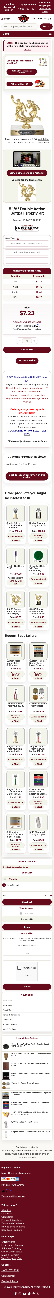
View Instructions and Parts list (27, 173)
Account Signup (10, 1024)
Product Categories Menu (15, 867)
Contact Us (7, 1019)
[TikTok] (29, 1294)
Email (27, 954)
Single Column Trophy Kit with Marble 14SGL (37, 748)
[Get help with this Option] (18, 239)
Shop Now (7, 1000)
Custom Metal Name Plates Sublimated (13, 663)
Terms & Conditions (11, 1015)
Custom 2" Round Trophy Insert (24, 1083)
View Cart (13, 879)
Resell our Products (11, 1230)
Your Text (10, 238)
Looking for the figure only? (27, 180)
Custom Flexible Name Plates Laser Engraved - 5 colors (31, 1094)
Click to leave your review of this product (27, 476)
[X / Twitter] (38, 1294)
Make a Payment (10, 1255)
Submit (27, 987)
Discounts (6, 1213)
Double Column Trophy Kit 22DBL (15, 705)
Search (46, 26)
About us (6, 1210)
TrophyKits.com (27, 4)
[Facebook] (16, 1294)
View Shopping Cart (11, 1258)
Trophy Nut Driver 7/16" (16, 567)
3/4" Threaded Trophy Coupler (24, 1122)
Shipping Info (8, 1241)
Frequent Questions (11, 1220)
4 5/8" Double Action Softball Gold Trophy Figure (14, 611)
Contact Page (8, 1275)
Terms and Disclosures (13, 1196)
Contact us (7, 1216)
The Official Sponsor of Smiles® (9, 7)
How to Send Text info (13, 1226)
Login (27, 927)
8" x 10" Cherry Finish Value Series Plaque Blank (29, 1064)
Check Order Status (11, 1251)
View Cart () (44, 19)
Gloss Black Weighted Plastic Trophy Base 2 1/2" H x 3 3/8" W (30, 1045)
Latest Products (9, 1029)
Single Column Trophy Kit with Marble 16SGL (30, 1132)
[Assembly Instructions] (27, 159)
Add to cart (27, 349)
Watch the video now (43, 141)
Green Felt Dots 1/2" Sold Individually (37, 568)
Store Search (8, 1005)
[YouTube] (24, 1294)
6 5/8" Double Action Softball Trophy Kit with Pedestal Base (37, 611)
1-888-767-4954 (27, 9)
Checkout (27, 902)
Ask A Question (27, 360)
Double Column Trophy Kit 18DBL (38, 524)
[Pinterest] (34, 1294)
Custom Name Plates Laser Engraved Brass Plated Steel (30, 1103)
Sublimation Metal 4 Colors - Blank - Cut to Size (15, 834)
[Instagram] (20, 1294)
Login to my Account (12, 1245)
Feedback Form (9, 1281)
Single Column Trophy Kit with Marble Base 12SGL (14, 525)
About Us (7, 1010)
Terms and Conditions (12, 1223)
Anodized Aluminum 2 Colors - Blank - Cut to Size (30, 1074)
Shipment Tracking (11, 1248)
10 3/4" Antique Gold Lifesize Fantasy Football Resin (31, 1055)
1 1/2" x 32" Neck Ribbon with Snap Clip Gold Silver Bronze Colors (30, 1113)
